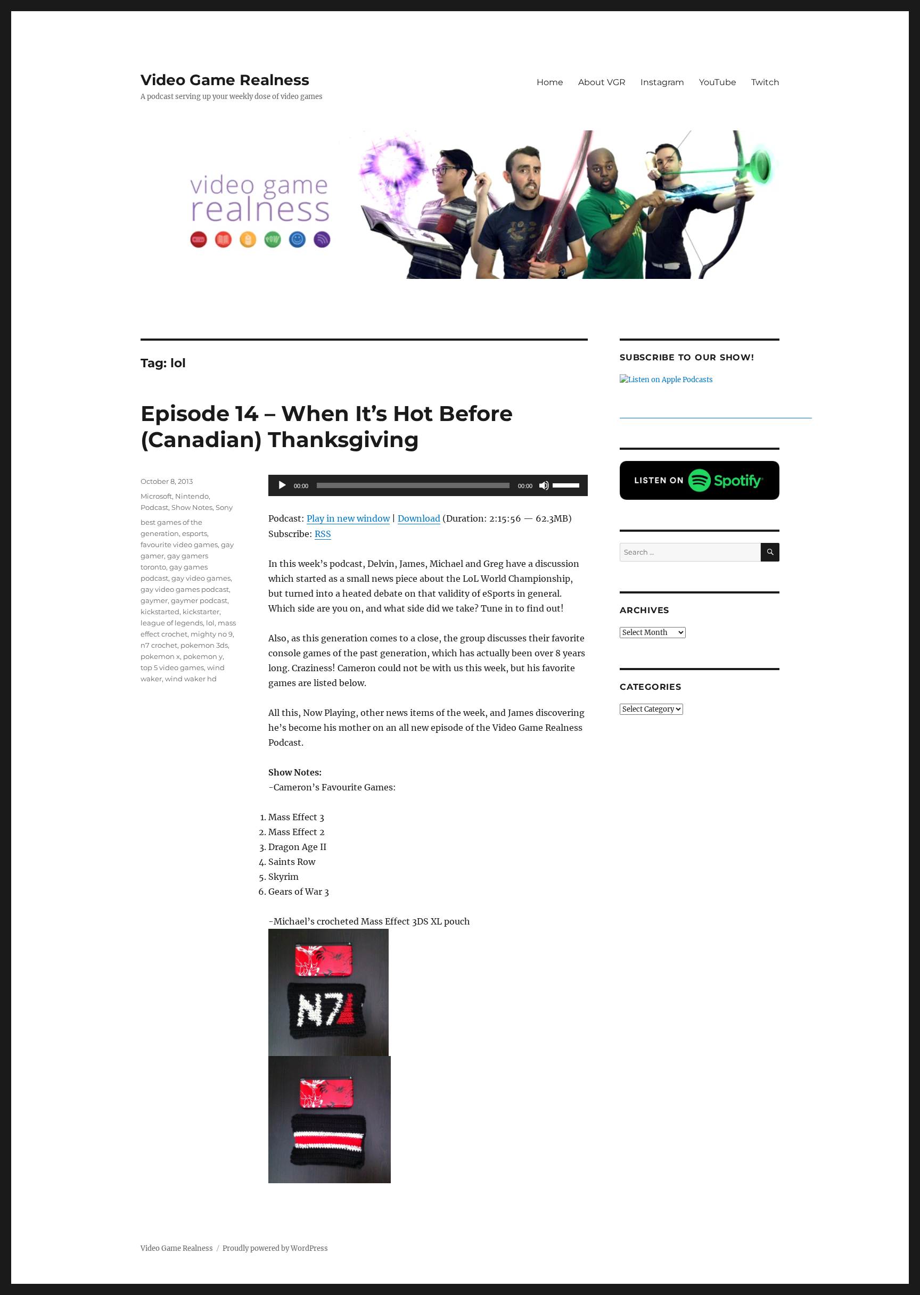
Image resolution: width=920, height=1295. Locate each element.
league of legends (172, 622)
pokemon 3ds (204, 645)
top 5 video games (172, 667)
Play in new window (348, 518)
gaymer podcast (199, 600)
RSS (323, 534)
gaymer (154, 600)
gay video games (201, 578)
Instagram (662, 82)
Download (419, 518)
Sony (224, 507)
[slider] (567, 484)
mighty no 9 (212, 634)
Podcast (154, 507)
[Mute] (544, 485)
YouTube (717, 82)
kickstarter (201, 611)
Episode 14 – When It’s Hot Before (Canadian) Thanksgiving (327, 426)
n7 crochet (159, 645)
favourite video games (179, 544)
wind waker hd (191, 678)
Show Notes (191, 507)
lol (210, 622)
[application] (428, 485)
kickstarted (160, 611)
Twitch (765, 82)
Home (550, 82)
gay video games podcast (185, 589)
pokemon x (160, 656)
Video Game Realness (225, 80)
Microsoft (156, 496)
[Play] (282, 485)
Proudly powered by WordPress (275, 1248)
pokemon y (203, 656)
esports (194, 533)
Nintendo (192, 496)
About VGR (602, 82)
